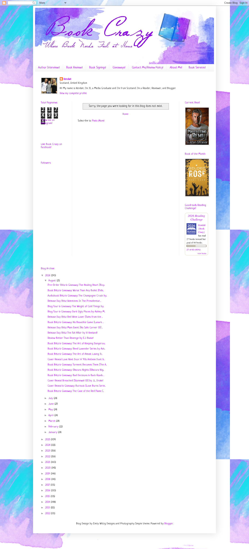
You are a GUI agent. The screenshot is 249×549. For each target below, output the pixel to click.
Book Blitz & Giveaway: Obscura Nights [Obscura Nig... (76, 370)
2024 (48, 445)
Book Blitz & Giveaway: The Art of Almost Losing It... (75, 354)
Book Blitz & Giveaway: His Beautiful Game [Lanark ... (75, 322)
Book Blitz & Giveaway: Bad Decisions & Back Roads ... (76, 375)
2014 (48, 502)
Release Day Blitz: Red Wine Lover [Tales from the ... (75, 316)
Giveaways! (119, 67)
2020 (48, 467)
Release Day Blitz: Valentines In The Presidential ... (74, 301)
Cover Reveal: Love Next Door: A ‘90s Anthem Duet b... (76, 359)
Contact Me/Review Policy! (147, 67)
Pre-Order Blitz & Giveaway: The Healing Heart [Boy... (76, 285)
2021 (48, 462)
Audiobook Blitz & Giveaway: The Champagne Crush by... (77, 295)
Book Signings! (97, 67)
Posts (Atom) (98, 120)
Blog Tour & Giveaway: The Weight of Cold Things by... (76, 306)
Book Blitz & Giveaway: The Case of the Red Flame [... (76, 391)
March (52, 421)
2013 (48, 507)
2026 (48, 275)
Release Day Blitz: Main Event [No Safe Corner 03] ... (75, 327)
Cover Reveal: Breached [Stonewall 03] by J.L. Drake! (75, 380)
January (53, 432)
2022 (48, 456)
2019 (48, 473)
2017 (48, 485)
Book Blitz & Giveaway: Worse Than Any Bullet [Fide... (76, 290)
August (52, 280)
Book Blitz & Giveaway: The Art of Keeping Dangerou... (76, 343)
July (51, 398)
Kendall (67, 79)
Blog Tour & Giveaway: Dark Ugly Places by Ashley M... (76, 311)
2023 (48, 450)
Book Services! (197, 67)
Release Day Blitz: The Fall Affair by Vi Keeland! (72, 332)
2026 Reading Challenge (196, 217)
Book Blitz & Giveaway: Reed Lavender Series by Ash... (76, 348)
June (51, 404)
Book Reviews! (74, 67)
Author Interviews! (49, 67)
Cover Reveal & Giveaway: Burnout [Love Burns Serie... (76, 385)
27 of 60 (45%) (194, 249)
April (51, 415)
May (51, 409)
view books (201, 253)
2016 (48, 490)
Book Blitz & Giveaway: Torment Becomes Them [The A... (77, 364)
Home (125, 114)
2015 (48, 496)
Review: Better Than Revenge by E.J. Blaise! (71, 338)
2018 (48, 479)
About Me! (176, 67)
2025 (48, 439)
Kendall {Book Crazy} (201, 228)
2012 (48, 513)
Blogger (168, 523)
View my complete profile (73, 93)
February (53, 426)
